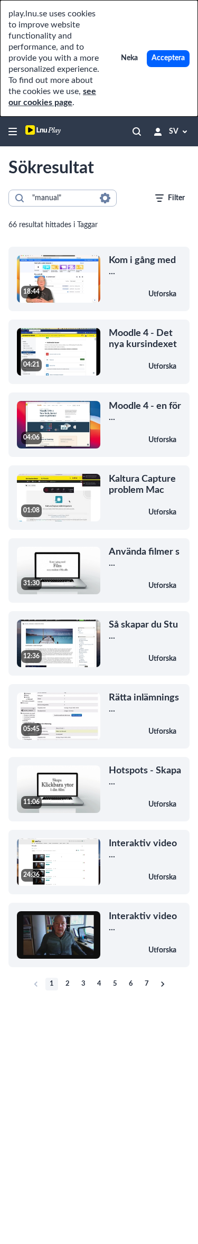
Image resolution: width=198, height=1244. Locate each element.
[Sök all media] (136, 131)
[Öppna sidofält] (12, 131)
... (142, 265)
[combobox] (62, 198)
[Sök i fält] (105, 198)
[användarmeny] (157, 131)
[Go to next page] (162, 984)
